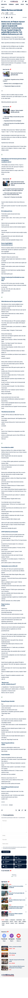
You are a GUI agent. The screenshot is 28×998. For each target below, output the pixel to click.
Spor (24, 919)
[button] (2, 1)
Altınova (11, 921)
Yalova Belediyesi (5, 921)
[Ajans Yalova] (14, 1)
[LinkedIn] (20, 862)
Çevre (16, 923)
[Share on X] (4, 17)
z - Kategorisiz (12, 919)
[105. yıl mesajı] (4, 955)
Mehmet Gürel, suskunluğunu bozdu (13, 83)
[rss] (20, 866)
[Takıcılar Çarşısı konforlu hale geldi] (4, 961)
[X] (20, 858)
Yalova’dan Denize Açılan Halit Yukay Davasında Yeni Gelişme (18, 183)
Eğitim (20, 921)
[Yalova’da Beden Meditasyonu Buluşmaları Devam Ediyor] (4, 968)
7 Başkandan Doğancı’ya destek (12, 86)
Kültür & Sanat (21, 923)
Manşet (7, 919)
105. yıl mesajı (12, 953)
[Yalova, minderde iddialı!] (4, 948)
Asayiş (10, 884)
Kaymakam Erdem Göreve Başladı (12, 120)
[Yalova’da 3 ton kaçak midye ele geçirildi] (4, 893)
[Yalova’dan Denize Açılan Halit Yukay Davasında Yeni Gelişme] (6, 183)
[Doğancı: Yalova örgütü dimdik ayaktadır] (6, 111)
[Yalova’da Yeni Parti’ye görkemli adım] (6, 74)
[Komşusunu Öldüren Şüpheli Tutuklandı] (4, 914)
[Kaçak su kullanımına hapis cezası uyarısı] (4, 900)
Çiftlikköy (24, 921)
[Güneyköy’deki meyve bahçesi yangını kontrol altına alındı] (4, 907)
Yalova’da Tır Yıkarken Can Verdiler (13, 197)
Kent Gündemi (19, 919)
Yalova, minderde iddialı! (15, 946)
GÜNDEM (2, 7)
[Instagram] (7, 862)
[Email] (7, 17)
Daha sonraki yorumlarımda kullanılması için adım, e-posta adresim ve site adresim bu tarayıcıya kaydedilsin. (14, 848)
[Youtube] (18, 938)
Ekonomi (7, 923)
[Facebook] (7, 858)
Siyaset (15, 921)
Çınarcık (12, 923)
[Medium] (7, 866)
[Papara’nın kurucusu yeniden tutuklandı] (4, 886)
